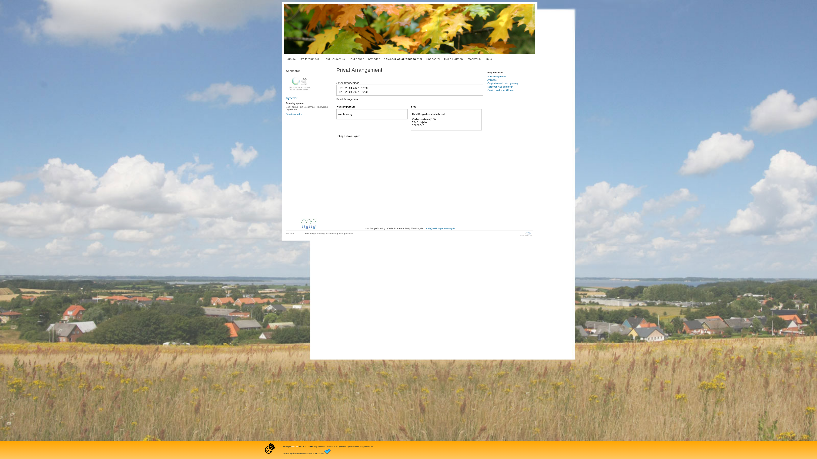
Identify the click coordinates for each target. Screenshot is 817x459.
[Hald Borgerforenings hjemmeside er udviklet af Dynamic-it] (526, 234)
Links (488, 59)
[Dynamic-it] (309, 81)
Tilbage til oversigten (348, 136)
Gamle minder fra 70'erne (500, 90)
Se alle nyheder (294, 114)
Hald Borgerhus (334, 59)
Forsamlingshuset (496, 76)
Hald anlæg (356, 59)
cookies (294, 446)
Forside (291, 59)
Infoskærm (474, 59)
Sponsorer (433, 59)
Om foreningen (310, 59)
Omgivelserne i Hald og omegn (503, 83)
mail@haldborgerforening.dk (440, 228)
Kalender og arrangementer (403, 59)
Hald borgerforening (315, 233)
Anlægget (492, 80)
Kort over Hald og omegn (500, 86)
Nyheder (374, 59)
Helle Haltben (453, 59)
